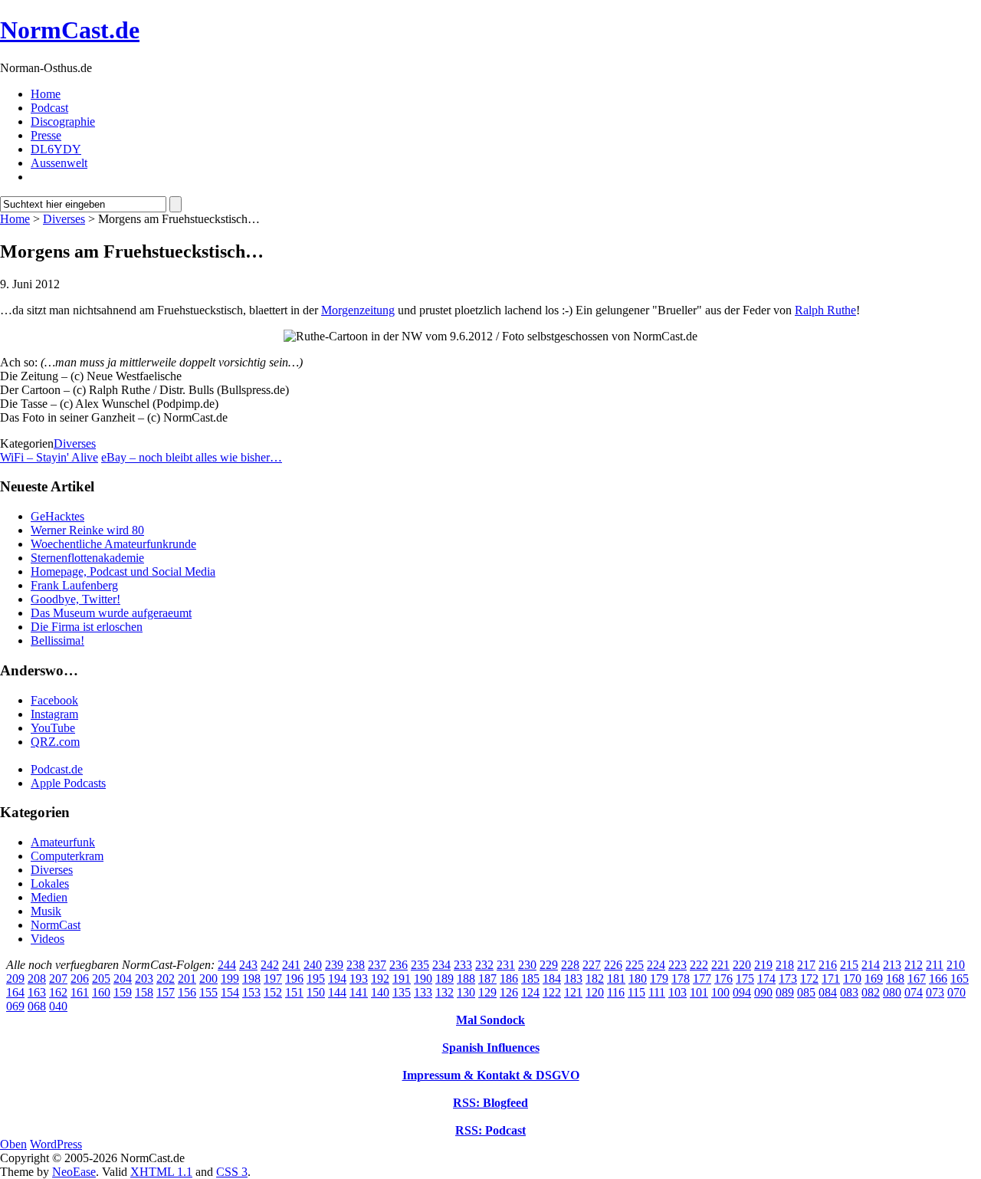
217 (806, 964)
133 (423, 992)
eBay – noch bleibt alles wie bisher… (191, 457)
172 (809, 978)
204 (122, 978)
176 (723, 978)
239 (334, 964)
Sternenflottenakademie (87, 557)
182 (595, 978)
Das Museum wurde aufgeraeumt (111, 612)
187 (487, 978)
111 (656, 992)
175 (745, 978)
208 (37, 978)
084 (828, 992)
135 (401, 992)
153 (251, 992)
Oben (13, 1144)
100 (720, 992)
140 (380, 992)
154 (230, 992)
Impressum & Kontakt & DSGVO (490, 1075)
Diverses (64, 218)
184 (552, 978)
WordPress (56, 1144)
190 (423, 978)
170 (852, 978)
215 (849, 964)
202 (165, 978)
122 (552, 992)
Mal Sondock (490, 1019)
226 (613, 964)
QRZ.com (55, 741)
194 (337, 978)
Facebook (54, 700)
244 (227, 964)
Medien (49, 897)
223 (677, 964)
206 (80, 978)
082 (870, 992)
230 (527, 964)
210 (956, 964)
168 (895, 978)
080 (892, 992)
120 (595, 992)
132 (444, 992)
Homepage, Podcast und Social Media (123, 571)
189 (444, 978)
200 (208, 978)
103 (677, 992)
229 (549, 964)
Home (46, 93)
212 (913, 964)
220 (742, 964)
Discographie (63, 121)
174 (766, 978)
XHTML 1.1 (161, 1171)
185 (530, 978)
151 (294, 992)
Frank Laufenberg (74, 585)
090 (763, 992)
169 (874, 978)
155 (208, 992)
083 (849, 992)
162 (58, 992)
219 (763, 964)
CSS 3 (232, 1171)
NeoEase (74, 1171)
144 (337, 992)
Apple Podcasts (68, 783)
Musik (46, 911)
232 (484, 964)
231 (506, 964)
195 (316, 978)
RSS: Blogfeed (490, 1102)
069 (15, 1006)
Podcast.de (57, 769)
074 (913, 992)
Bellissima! (57, 640)
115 (636, 992)
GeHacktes (57, 516)
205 (101, 978)
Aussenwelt (59, 162)
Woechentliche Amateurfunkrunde (113, 543)
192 (380, 978)
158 (144, 992)
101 (699, 992)
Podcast (49, 107)
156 (187, 992)
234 (441, 964)
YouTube (53, 727)
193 (358, 978)
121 (573, 992)
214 (870, 964)
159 (122, 992)
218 (785, 964)
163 (37, 992)
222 (699, 964)
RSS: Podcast (490, 1130)
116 (616, 992)
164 (15, 992)
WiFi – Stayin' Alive (49, 457)
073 (935, 992)
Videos (47, 938)
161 (80, 992)
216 (828, 964)
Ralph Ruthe (825, 310)
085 (806, 992)
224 (656, 964)
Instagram (54, 714)
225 (634, 964)
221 (720, 964)
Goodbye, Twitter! (75, 599)
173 (788, 978)
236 (398, 964)
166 (938, 978)
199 (230, 978)
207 (58, 978)
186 (509, 978)
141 (358, 992)
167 (916, 978)
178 (680, 978)
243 (248, 964)
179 (659, 978)
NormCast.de (69, 30)
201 (187, 978)
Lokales (50, 883)
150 (316, 992)
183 (573, 978)
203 (144, 978)
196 (294, 978)
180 (637, 978)
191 (401, 978)
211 (934, 964)
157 (165, 992)
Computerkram (67, 855)
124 (530, 992)
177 (702, 978)
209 (15, 978)
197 (273, 978)
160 (101, 992)
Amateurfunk (63, 842)
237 (377, 964)
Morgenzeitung (358, 310)
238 (355, 964)
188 (466, 978)
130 (466, 992)
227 (591, 964)
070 (956, 992)
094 (742, 992)
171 (831, 978)
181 (616, 978)
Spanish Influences (491, 1047)
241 (291, 964)
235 (420, 964)
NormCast (55, 924)
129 (487, 992)
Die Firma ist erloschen (87, 626)
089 (785, 992)
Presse (46, 135)
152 (273, 992)
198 (251, 978)
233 (463, 964)
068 (37, 1006)
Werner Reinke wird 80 (87, 530)
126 (509, 992)
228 (570, 964)
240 (312, 964)
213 (892, 964)
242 (270, 964)
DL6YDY (56, 149)
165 (959, 978)
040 (58, 1006)
